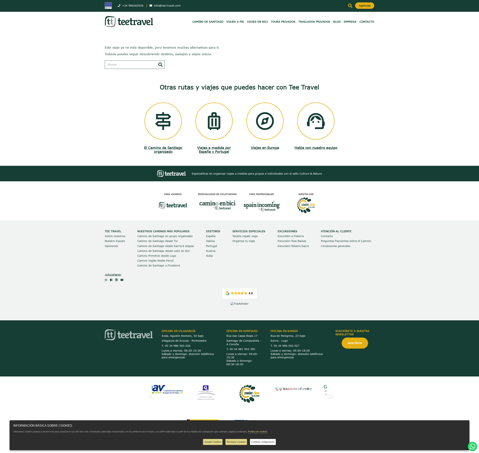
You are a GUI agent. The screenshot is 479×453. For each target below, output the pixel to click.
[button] (239, 293)
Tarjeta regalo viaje (245, 236)
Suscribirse (355, 342)
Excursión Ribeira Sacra (293, 246)
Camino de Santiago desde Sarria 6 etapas (165, 246)
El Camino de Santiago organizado (163, 150)
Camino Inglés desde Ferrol (155, 260)
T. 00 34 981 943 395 (240, 349)
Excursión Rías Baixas (292, 240)
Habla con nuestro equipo (316, 148)
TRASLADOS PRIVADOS (314, 21)
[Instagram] (106, 279)
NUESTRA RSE (306, 194)
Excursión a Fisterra (291, 236)
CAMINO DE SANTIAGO (207, 21)
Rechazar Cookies (236, 442)
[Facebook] (111, 279)
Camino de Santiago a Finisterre (158, 265)
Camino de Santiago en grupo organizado (165, 236)
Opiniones (111, 246)
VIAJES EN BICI (257, 21)
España (210, 236)
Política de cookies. (258, 431)
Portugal (211, 246)
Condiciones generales (335, 246)
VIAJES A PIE (235, 21)
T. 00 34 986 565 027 (285, 345)
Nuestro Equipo (115, 240)
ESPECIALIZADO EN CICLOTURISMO (217, 194)
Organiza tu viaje (243, 240)
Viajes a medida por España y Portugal (214, 150)
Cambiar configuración (262, 442)
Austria (210, 250)
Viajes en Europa (265, 148)
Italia (209, 255)
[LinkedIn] (116, 279)
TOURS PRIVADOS (283, 21)
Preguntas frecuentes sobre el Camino (346, 240)
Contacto (327, 236)
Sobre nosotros (115, 236)
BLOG (337, 21)
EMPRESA (350, 21)
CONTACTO (366, 21)
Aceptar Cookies (212, 442)
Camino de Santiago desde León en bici (163, 250)
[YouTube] (121, 279)
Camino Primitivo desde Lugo (156, 255)
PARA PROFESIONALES (261, 194)
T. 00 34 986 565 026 (176, 345)
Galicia (210, 240)
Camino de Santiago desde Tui (157, 240)
